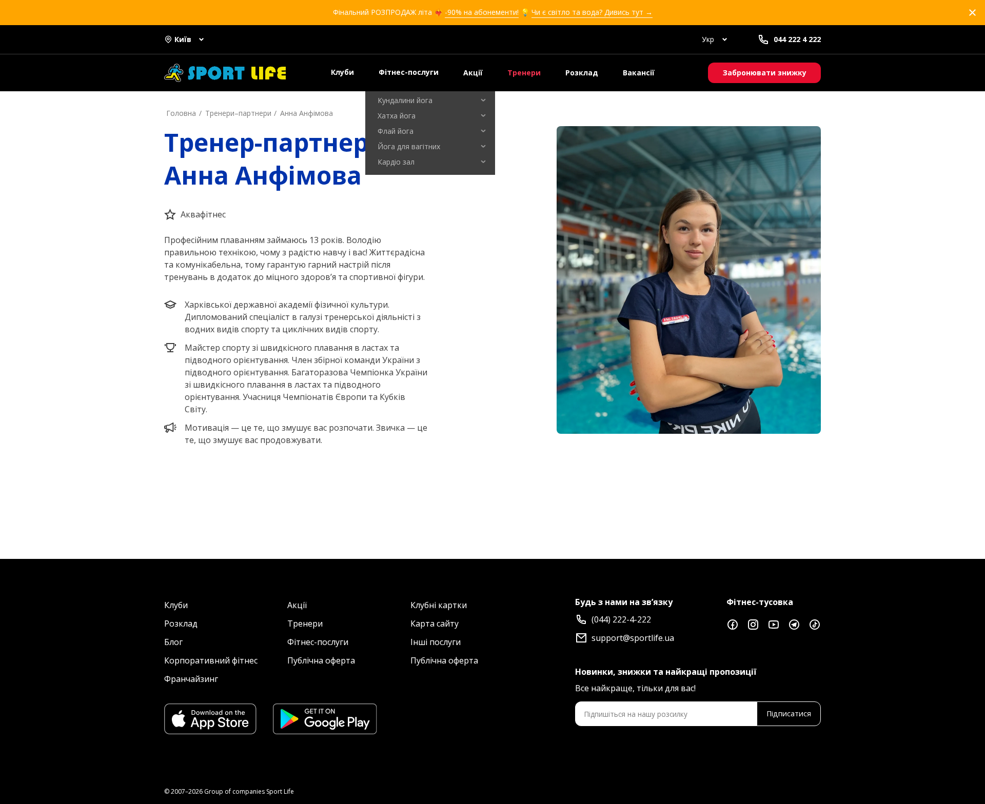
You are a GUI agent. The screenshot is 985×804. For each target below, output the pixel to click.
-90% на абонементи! (482, 12)
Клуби (342, 72)
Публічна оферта (321, 660)
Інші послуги (435, 642)
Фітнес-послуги (409, 72)
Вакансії (639, 72)
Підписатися (788, 713)
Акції (473, 72)
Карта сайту (434, 623)
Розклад (581, 72)
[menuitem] (430, 100)
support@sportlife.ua (633, 638)
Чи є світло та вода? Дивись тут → (592, 12)
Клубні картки (438, 605)
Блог (173, 642)
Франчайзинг (191, 679)
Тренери (524, 72)
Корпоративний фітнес (211, 660)
